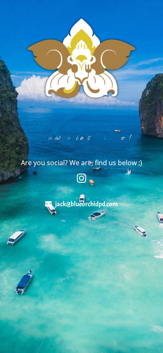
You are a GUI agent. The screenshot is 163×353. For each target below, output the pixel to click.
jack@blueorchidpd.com (86, 204)
